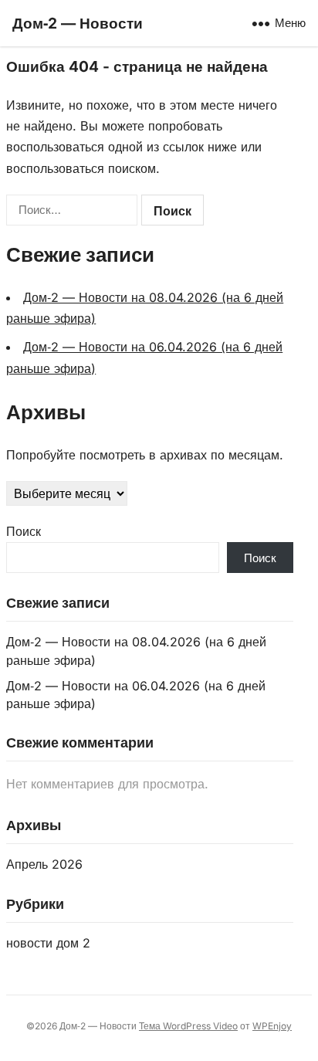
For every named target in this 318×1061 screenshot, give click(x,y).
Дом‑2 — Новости (77, 23)
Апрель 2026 (44, 864)
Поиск (23, 531)
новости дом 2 (48, 943)
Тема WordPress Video (188, 1026)
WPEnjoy (272, 1026)
